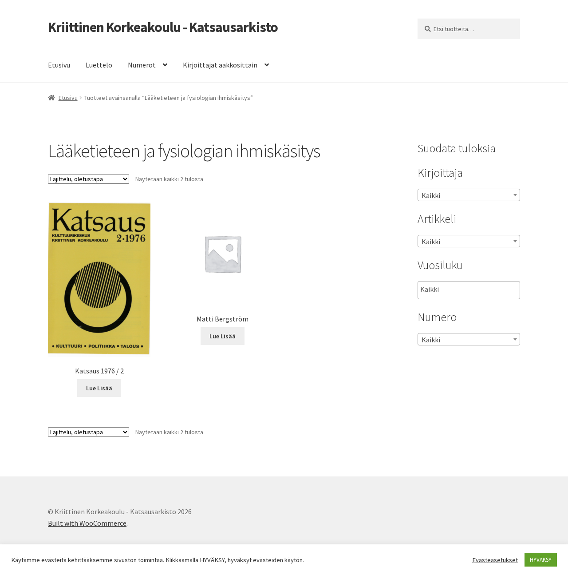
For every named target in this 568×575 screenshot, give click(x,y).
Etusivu (59, 64)
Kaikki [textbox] (431, 195)
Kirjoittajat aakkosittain (220, 64)
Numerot (142, 64)
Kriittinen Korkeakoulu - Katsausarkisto (163, 27)
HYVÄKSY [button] (541, 559)
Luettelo (99, 64)
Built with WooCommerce (87, 523)
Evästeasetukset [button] (495, 560)
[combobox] (469, 195)
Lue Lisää (99, 388)
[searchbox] (464, 289)
